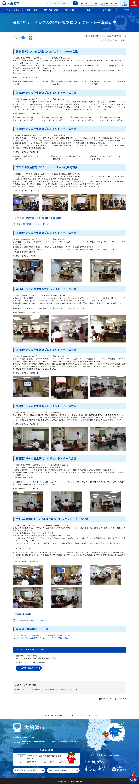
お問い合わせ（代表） (58, 770)
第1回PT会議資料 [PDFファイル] (30, 620)
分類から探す (89, 3)
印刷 (105, 40)
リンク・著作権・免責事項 (51, 715)
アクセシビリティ (75, 715)
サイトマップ (94, 715)
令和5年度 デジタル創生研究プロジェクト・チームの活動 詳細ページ (44, 635)
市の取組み (50, 689)
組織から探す (109, 3)
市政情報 (36, 689)
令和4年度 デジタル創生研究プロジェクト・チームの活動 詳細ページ (44, 638)
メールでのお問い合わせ (27, 668)
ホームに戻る (121, 698)
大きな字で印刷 (119, 40)
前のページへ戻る (107, 698)
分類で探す (22, 689)
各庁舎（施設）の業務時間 (25, 770)
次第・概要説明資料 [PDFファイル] (31, 224)
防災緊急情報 (134, 4)
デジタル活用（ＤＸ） (70, 689)
